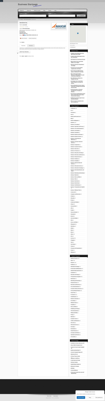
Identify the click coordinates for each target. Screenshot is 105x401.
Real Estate (73, 278)
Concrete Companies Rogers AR (76, 352)
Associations (73, 336)
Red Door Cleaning (74, 362)
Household (73, 214)
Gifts (72, 208)
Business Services (74, 258)
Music (72, 232)
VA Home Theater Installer (75, 356)
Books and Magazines (75, 120)
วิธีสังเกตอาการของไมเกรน (75, 358)
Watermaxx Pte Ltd (74, 354)
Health (72, 210)
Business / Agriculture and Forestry (77, 126)
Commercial (73, 192)
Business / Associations (75, 130)
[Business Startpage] (18, 19)
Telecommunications (27, 19)
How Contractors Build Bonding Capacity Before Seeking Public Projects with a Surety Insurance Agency (78, 94)
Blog (44, 10)
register (26, 56)
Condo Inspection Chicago (75, 360)
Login (55, 10)
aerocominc (25, 24)
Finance (72, 204)
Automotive (73, 272)
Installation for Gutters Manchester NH (77, 343)
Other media (49, 396)
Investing (72, 326)
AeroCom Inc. (23, 22)
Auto (72, 114)
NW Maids (72, 368)
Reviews (31, 45)
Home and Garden (74, 212)
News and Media (74, 306)
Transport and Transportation (76, 248)
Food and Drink (73, 206)
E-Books (72, 196)
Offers (72, 234)
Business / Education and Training (77, 152)
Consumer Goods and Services (76, 288)
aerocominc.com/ (23, 32)
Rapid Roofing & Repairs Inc (76, 364)
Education (72, 198)
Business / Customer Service (76, 146)
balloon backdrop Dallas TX (75, 350)
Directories (73, 322)
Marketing (72, 226)
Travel (72, 250)
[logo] (58, 28)
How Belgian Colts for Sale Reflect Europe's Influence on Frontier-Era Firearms (77, 82)
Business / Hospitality (75, 160)
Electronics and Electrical (75, 284)
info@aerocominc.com (23, 33)
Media (72, 228)
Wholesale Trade (74, 302)
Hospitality (73, 304)
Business (72, 122)
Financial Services (74, 282)
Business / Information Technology (77, 167)
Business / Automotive (75, 132)
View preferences (99, 397)
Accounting (73, 300)
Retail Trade (73, 292)
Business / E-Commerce (75, 150)
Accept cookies (81, 397)
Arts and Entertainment (75, 286)
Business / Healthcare (75, 158)
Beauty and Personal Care (75, 116)
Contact (49, 10)
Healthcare (73, 264)
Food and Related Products (75, 290)
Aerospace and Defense (75, 332)
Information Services (74, 324)
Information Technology (75, 266)
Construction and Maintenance (76, 268)
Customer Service (74, 318)
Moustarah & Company (75, 366)
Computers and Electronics (75, 194)
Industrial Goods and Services (76, 270)
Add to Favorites (24, 38)
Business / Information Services (76, 165)
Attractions (73, 112)
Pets (72, 236)
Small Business (73, 296)
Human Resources (74, 330)
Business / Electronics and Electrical (77, 154)
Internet (23, 42)
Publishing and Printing (75, 308)
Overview (23, 45)
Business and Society (75, 298)
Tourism (72, 246)
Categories (22, 10)
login (23, 56)
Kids (72, 220)
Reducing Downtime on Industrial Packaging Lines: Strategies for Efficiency (76, 90)
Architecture (73, 108)
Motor (72, 230)
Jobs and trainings (74, 218)
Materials (72, 316)
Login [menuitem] (1, 0)
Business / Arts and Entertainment (77, 128)
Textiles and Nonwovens (75, 320)
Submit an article (37, 10)
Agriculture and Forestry (75, 334)
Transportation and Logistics (76, 276)
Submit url (29, 10)
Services (72, 238)
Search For (22, 13)
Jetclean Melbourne (74, 370)
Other (72, 260)
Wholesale (73, 252)
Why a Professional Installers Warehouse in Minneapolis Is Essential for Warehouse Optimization (77, 75)
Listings (21, 19)
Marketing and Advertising (75, 280)
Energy (72, 200)
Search (82, 15)
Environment (73, 328)
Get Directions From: (74, 43)
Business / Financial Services (76, 156)
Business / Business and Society (76, 134)
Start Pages (73, 244)
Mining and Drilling (74, 312)
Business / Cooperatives (75, 144)
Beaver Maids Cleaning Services (76, 345)
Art (71, 110)
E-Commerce (73, 294)
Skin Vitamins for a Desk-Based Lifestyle (78, 59)
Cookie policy (55, 396)
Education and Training (75, 274)
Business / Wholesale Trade (76, 190)
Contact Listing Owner (32, 38)
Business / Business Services (76, 136)
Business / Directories (75, 148)
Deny (90, 397)
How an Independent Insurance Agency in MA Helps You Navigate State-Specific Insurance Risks (78, 86)
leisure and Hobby (74, 222)
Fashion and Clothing (74, 202)
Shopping (72, 240)
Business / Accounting (75, 124)
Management (73, 224)
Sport (72, 242)
